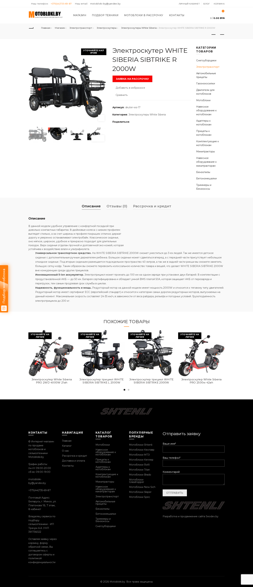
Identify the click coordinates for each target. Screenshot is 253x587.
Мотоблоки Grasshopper (136, 481)
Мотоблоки (203, 100)
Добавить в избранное (130, 87)
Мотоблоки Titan (139, 469)
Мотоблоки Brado (140, 474)
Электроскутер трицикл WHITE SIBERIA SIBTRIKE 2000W (151, 381)
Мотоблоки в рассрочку (143, 15)
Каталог (67, 445)
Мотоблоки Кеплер (141, 459)
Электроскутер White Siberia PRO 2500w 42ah (201, 381)
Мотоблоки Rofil (139, 464)
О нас (65, 450)
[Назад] (31, 27)
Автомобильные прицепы (105, 502)
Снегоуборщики (206, 60)
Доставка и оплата (73, 460)
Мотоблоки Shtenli (140, 444)
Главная (45, 27)
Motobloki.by (117, 581)
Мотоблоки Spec (139, 497)
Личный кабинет (189, 3)
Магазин (79, 15)
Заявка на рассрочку (132, 78)
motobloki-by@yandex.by (105, 3)
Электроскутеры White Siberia (139, 27)
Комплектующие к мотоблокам (107, 475)
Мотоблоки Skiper (140, 492)
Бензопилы (203, 172)
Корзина (219, 3)
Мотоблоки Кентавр (141, 449)
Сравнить (122, 95)
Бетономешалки (206, 178)
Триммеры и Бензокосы (103, 520)
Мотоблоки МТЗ (139, 454)
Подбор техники (105, 15)
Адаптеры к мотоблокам (103, 468)
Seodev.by (212, 516)
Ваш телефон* (171, 457)
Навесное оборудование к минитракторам (206, 161)
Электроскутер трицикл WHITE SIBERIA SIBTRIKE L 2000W (101, 381)
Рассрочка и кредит (152, 206)
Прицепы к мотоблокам (103, 460)
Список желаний (223, 11)
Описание (91, 206)
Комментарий (171, 471)
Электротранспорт (81, 27)
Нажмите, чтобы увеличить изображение (101, 118)
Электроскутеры (107, 27)
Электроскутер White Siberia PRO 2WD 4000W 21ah (51, 381)
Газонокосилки (205, 83)
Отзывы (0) (117, 206)
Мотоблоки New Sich (142, 487)
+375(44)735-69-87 (61, 3)
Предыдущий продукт (213, 34)
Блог (206, 3)
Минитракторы (205, 151)
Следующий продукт (222, 34)
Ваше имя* (169, 443)
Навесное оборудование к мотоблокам (206, 110)
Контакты (177, 15)
